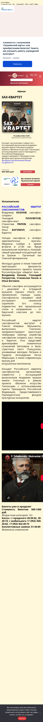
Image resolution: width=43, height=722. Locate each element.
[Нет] (40, 713)
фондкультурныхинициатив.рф (16, 160)
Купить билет (27, 172)
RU (35, 75)
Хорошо (22, 718)
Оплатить (30, 184)
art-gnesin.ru (7, 162)
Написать (17, 64)
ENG (32, 75)
